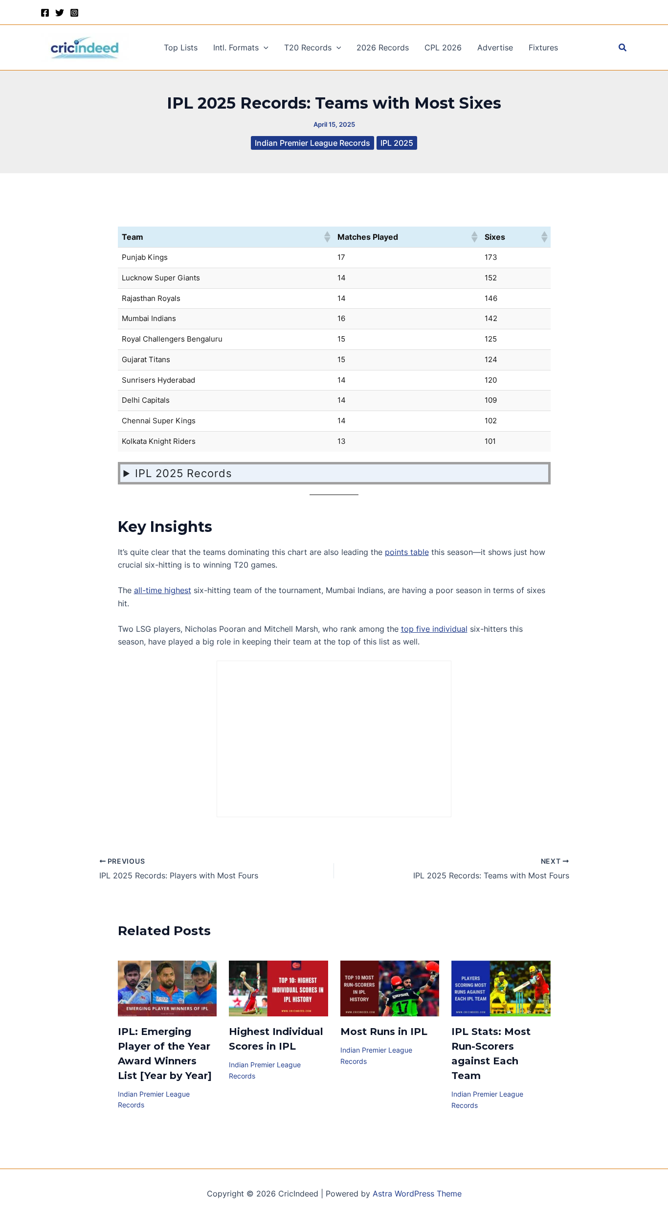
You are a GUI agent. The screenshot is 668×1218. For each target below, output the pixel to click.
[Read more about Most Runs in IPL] (390, 988)
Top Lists (181, 47)
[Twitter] (59, 12)
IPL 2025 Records (183, 473)
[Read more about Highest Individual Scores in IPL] (278, 988)
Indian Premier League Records (312, 143)
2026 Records (382, 47)
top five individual (434, 629)
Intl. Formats (236, 47)
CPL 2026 (443, 47)
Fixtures (543, 47)
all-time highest (162, 590)
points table (407, 552)
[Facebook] (45, 12)
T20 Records (308, 47)
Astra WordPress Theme (417, 1193)
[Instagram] (74, 12)
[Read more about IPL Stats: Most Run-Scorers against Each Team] (501, 988)
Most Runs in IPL (383, 1031)
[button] (263, 47)
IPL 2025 (396, 143)
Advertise (495, 47)
